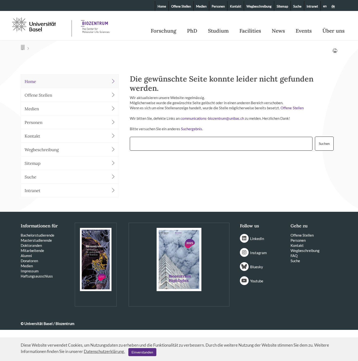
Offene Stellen (181, 6)
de (333, 6)
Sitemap (282, 6)
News (278, 31)
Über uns (333, 31)
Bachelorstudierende (37, 235)
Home (162, 6)
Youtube (256, 281)
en (325, 6)
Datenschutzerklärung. (104, 351)
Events (304, 31)
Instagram (258, 252)
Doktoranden (31, 245)
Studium (218, 31)
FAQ (294, 255)
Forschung (163, 31)
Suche (297, 6)
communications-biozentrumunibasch (212, 118)
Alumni (26, 255)
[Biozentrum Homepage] (95, 24)
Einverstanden (142, 352)
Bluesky (256, 267)
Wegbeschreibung (259, 6)
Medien (201, 6)
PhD (192, 31)
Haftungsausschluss (37, 276)
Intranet (312, 6)
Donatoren (29, 261)
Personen (218, 6)
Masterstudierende (36, 240)
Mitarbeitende (32, 250)
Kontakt (235, 6)
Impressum (29, 271)
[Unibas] (41, 24)
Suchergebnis (191, 129)
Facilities (250, 31)
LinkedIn (257, 238)
